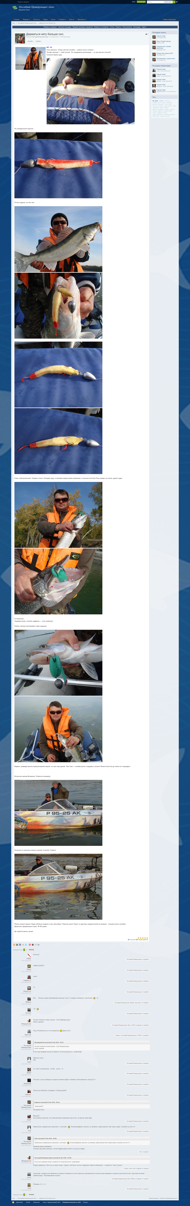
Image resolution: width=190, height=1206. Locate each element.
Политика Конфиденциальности (168, 1198)
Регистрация (141, 1)
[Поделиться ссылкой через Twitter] (26, 944)
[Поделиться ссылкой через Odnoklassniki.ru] (14, 944)
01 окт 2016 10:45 (26, 1036)
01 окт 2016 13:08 (26, 1190)
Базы (71, 19)
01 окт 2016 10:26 (26, 1004)
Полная (28, 1202)
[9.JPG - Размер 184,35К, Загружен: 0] (58, 663)
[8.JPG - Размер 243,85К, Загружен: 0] (58, 581)
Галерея (62, 19)
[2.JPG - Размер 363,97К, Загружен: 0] (58, 165)
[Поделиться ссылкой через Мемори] (30, 944)
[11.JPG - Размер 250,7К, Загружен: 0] (58, 813)
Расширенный (177, 2)
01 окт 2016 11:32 (26, 1085)
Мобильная (36, 1202)
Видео (45, 19)
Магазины (81, 19)
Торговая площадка (64, 27)
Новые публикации (169, 19)
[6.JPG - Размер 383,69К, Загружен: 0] (58, 441)
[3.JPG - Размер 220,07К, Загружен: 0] (58, 239)
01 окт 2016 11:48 (26, 1109)
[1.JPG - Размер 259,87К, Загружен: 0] (91, 91)
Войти (133, 1)
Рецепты (118, 27)
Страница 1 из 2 (17, 949)
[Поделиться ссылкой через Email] (35, 944)
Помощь (85, 1202)
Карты (144, 27)
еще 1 (139, 1002)
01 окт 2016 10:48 (26, 1049)
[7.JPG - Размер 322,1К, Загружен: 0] (58, 515)
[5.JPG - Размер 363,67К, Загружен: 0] (58, 375)
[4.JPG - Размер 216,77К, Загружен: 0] (58, 306)
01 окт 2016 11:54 (26, 1121)
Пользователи (127, 27)
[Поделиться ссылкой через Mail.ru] (17, 944)
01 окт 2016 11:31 (26, 1074)
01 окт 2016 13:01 (26, 1179)
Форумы (26, 19)
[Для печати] (38, 944)
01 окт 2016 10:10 (26, 971)
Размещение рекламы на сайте (71, 1202)
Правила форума (154, 1198)
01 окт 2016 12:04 (26, 1162)
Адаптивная (19, 1202)
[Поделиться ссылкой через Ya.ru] (23, 944)
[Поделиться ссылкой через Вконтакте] (20, 944)
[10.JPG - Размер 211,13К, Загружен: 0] (58, 729)
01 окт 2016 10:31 (26, 1025)
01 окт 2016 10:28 (26, 1015)
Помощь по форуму (50, 27)
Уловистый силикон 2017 (165, 53)
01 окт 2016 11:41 (26, 1096)
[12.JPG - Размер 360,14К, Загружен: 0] (58, 887)
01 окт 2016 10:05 (26, 960)
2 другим (138, 1025)
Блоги (53, 19)
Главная (16, 19)
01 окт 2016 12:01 (26, 1145)
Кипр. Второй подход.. (164, 41)
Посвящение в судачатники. (166, 58)
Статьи (112, 27)
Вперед (31, 949)
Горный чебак (161, 36)
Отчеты (36, 19)
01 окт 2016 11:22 (26, 1064)
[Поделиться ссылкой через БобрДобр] (33, 944)
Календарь (137, 27)
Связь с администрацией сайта (51, 1202)
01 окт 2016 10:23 (26, 993)
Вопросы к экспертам (101, 27)
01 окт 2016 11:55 (26, 1132)
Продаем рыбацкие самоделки (82, 27)
